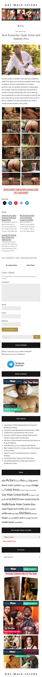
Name (4, 305)
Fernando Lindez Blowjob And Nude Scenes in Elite (21, 430)
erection (33, 490)
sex (10, 513)
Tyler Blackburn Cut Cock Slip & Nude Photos (20, 445)
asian (18, 481)
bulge (35, 485)
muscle (35, 499)
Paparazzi (12, 508)
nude (17, 258)
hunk (25, 494)
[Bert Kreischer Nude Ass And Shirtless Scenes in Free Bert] (29, 223)
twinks (35, 518)
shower (34, 513)
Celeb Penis (10, 258)
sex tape (15, 513)
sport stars (19, 517)
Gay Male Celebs (11, 494)
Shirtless (25, 513)
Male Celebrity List (9, 541)
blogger (23, 485)
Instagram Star (34, 495)
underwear (8, 522)
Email (4, 313)
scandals (32, 509)
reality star (23, 508)
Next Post (31, 265)
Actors (11, 480)
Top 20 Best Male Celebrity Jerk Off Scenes (19, 458)
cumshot (22, 490)
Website (5, 321)
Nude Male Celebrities (29, 258)
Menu (21, 26)
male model (25, 499)
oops (4, 508)
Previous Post (11, 265)
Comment (6, 282)
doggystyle (28, 490)
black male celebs (11, 485)
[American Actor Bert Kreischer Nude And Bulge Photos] (11, 223)
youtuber (19, 522)
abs (4, 480)
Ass (3, 258)
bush (3, 490)
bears (27, 481)
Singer (5, 517)
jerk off (5, 499)
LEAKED (14, 499)
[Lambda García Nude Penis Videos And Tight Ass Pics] (11, 243)
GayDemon (21, 354)
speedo (11, 518)
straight (28, 518)
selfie (5, 513)
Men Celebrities (25, 351)
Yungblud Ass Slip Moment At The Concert (18, 433)
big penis (33, 480)
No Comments (26, 42)
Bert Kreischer (21, 31)
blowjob (29, 485)
